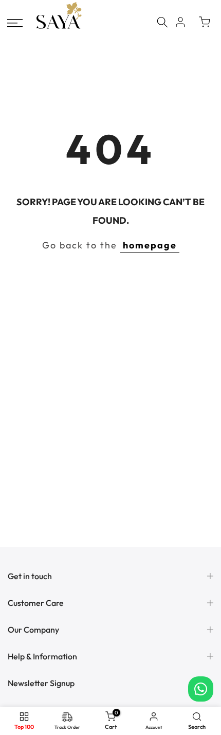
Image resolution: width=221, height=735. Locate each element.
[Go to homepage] (59, 27)
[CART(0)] (204, 22)
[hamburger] (15, 23)
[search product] (162, 22)
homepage (150, 245)
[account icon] (180, 22)
